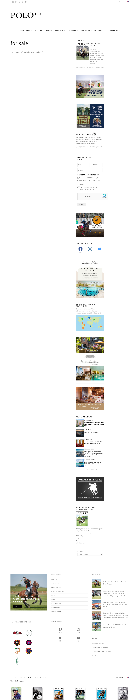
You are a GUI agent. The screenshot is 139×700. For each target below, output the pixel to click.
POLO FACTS (58, 30)
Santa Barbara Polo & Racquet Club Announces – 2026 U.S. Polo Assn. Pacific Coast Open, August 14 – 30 (114, 593)
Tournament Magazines (100, 647)
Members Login (56, 587)
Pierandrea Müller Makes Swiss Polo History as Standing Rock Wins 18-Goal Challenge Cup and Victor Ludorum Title (115, 615)
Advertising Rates (98, 643)
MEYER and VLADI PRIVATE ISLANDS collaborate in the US (93, 464)
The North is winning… (92, 432)
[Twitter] (19, 2)
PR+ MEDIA (98, 30)
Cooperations (56, 603)
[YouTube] (22, 2)
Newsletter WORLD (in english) (89, 178)
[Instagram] (16, 2)
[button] (90, 470)
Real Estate (85, 30)
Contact (121, 2)
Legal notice (55, 607)
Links (53, 599)
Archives (80, 551)
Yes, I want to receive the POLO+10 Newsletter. (88, 188)
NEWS (28, 30)
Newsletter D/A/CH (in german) (90, 180)
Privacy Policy (56, 611)
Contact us (55, 583)
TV (106, 30)
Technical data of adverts (101, 651)
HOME (22, 30)
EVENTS (49, 30)
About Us (54, 579)
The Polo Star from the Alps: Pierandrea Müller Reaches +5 (26, 599)
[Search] (25, 2)
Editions (94, 655)
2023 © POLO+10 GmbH (29, 678)
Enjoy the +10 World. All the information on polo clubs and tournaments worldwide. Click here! (88, 311)
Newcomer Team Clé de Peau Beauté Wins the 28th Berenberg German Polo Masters (115, 604)
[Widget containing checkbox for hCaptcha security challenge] (92, 196)
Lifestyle (38, 30)
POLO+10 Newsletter (58, 591)
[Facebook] (12, 2)
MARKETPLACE (114, 30)
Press (53, 595)
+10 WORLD (72, 30)
